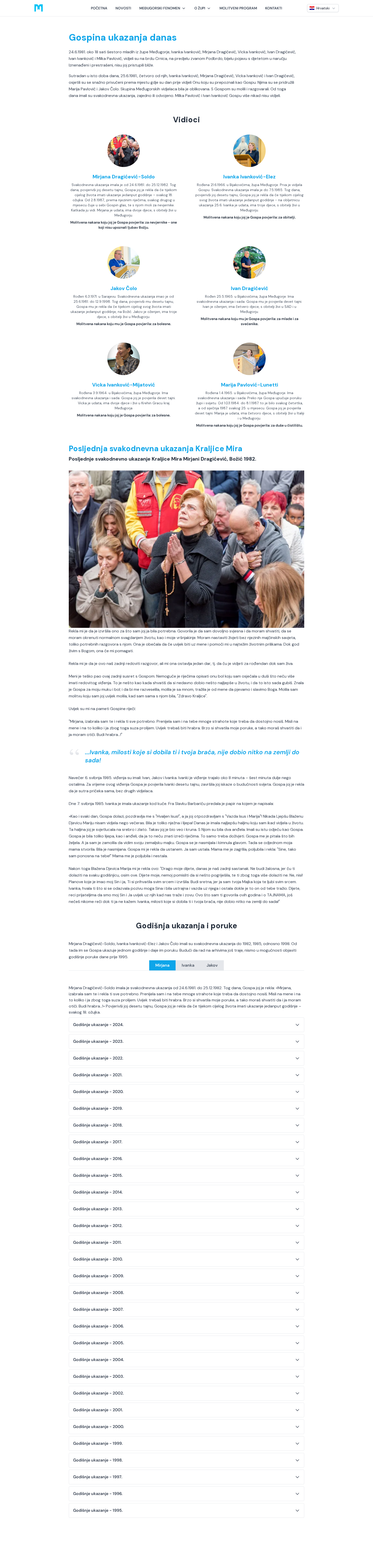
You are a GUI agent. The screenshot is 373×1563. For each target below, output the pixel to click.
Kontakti (273, 8)
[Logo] (38, 8)
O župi (199, 8)
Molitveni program (238, 8)
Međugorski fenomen (159, 8)
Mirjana (162, 965)
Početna (99, 8)
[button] (162, 8)
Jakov (212, 965)
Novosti (123, 8)
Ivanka (188, 965)
